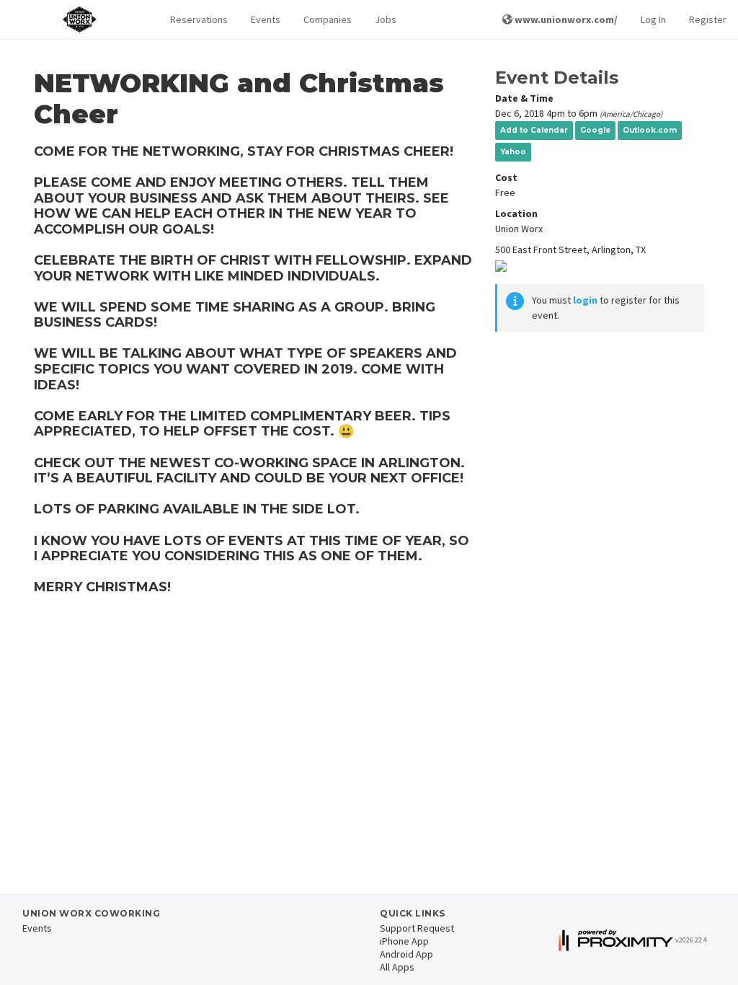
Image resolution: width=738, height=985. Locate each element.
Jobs (385, 19)
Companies (327, 19)
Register (707, 19)
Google (595, 130)
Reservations (199, 19)
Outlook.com (650, 130)
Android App (406, 954)
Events (265, 19)
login (585, 299)
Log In (653, 19)
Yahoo (513, 151)
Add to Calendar (534, 130)
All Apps (397, 966)
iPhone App (404, 941)
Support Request (417, 928)
